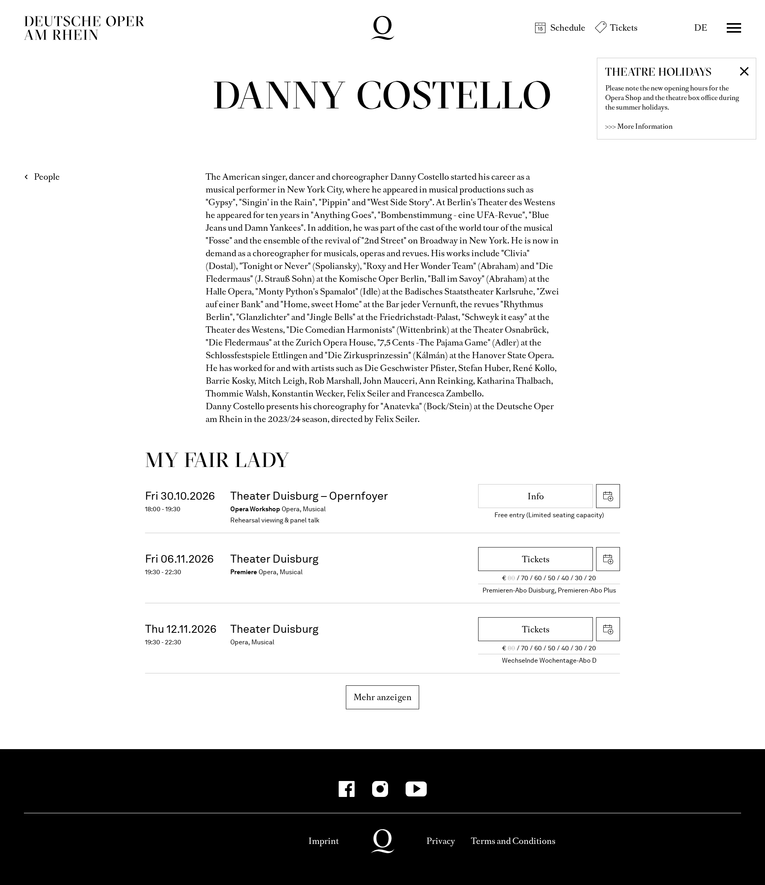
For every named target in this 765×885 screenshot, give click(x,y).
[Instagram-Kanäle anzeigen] (380, 789)
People (47, 176)
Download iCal (608, 496)
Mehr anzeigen (382, 697)
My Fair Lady (217, 460)
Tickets (624, 27)
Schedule (567, 27)
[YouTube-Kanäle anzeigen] (416, 789)
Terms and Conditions (513, 841)
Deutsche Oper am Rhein (84, 28)
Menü (734, 28)
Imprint (323, 841)
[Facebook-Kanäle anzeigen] (347, 789)
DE (700, 27)
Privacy (440, 841)
